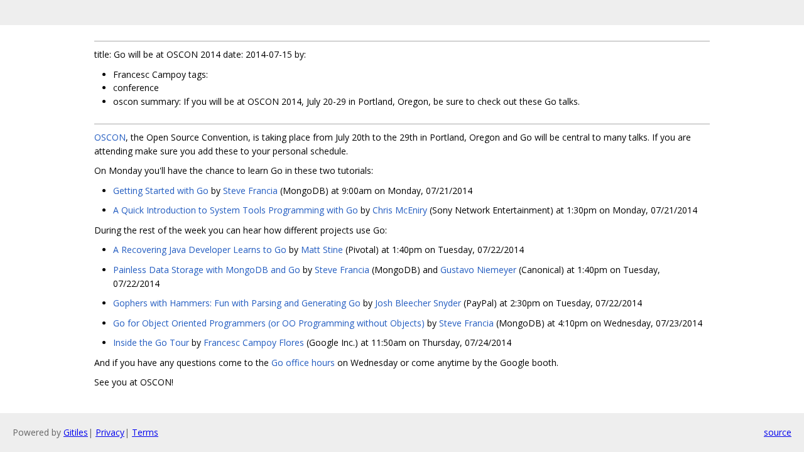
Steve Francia (250, 190)
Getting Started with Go (161, 190)
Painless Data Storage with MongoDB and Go (206, 270)
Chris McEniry (399, 210)
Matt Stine (322, 250)
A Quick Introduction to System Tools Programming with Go (235, 210)
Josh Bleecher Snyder (418, 303)
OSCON (110, 137)
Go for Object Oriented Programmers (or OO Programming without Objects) (269, 323)
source (777, 432)
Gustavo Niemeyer (478, 270)
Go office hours (303, 363)
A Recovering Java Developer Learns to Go (199, 250)
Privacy (109, 432)
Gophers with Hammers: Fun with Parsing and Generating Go (237, 303)
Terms (145, 432)
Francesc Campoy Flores (254, 342)
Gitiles (75, 432)
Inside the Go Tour (151, 342)
